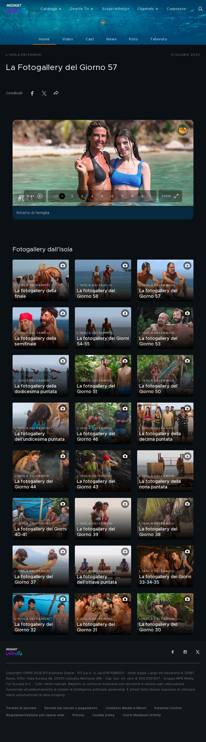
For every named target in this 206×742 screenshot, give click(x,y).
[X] (197, 652)
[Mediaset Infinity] (17, 9)
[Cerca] (201, 9)
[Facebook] (172, 652)
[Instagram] (185, 652)
